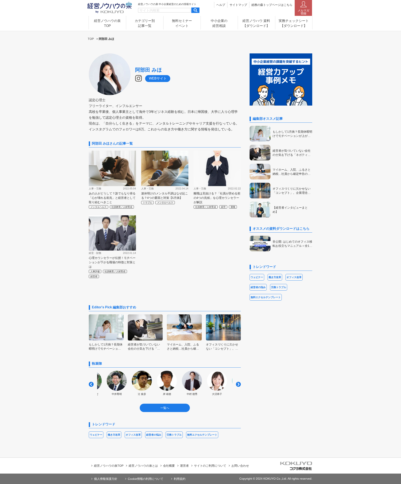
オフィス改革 (133, 434)
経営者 (93, 276)
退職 (233, 207)
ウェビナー (96, 434)
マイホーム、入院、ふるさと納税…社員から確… (183, 346)
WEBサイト (158, 78)
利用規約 (179, 478)
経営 (223, 207)
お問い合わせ (240, 465)
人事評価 (95, 271)
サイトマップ (238, 4)
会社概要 (169, 465)
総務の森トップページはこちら (271, 4)
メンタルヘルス (98, 207)
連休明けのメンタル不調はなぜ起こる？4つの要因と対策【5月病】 (164, 195)
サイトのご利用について (210, 465)
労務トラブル (174, 434)
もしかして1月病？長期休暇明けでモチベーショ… (106, 346)
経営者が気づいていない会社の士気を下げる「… (144, 346)
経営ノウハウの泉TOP (108, 465)
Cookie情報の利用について (145, 478)
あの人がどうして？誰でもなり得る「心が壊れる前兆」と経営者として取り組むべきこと (112, 198)
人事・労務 (95, 188)
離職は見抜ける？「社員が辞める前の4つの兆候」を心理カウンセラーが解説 (217, 198)
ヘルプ (220, 4)
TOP (91, 38)
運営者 (184, 465)
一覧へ (164, 408)
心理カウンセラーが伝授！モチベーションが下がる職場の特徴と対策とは (112, 262)
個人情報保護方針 (105, 478)
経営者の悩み (153, 434)
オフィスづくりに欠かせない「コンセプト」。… (222, 346)
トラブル (147, 202)
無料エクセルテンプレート (202, 434)
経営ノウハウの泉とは (143, 465)
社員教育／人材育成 (122, 207)
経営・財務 (95, 253)
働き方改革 (114, 434)
